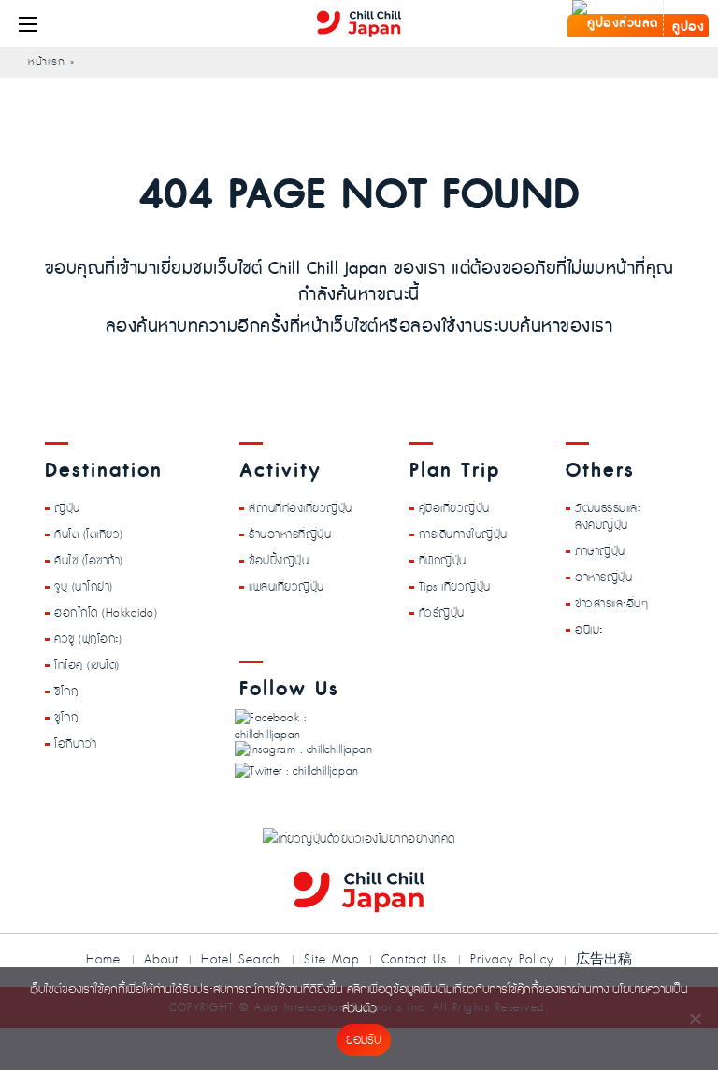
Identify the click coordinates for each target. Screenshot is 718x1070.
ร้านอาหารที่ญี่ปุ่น (290, 534)
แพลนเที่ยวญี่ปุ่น (286, 586)
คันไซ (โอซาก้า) (88, 560)
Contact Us (414, 959)
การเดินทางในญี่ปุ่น (463, 534)
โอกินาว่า (75, 743)
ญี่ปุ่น (67, 508)
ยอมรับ (363, 1040)
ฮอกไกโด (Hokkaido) (105, 613)
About (161, 959)
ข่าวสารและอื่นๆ (611, 603)
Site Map (331, 959)
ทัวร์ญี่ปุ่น (442, 613)
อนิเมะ (589, 629)
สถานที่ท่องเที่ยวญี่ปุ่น (300, 508)
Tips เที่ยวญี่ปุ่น (455, 586)
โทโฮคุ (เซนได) (87, 665)
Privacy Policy (511, 959)
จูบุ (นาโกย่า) (83, 586)
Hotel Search (240, 959)
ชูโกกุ (66, 717)
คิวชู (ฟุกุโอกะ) (88, 639)
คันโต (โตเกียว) (88, 534)
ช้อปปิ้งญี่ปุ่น (279, 560)
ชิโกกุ (66, 691)
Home (103, 959)
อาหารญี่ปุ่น (603, 577)
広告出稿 (604, 958)
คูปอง (686, 27)
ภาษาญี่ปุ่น (600, 551)
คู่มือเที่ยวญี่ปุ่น (454, 508)
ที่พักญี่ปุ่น (443, 560)
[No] (694, 1018)
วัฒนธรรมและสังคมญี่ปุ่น (607, 517)
